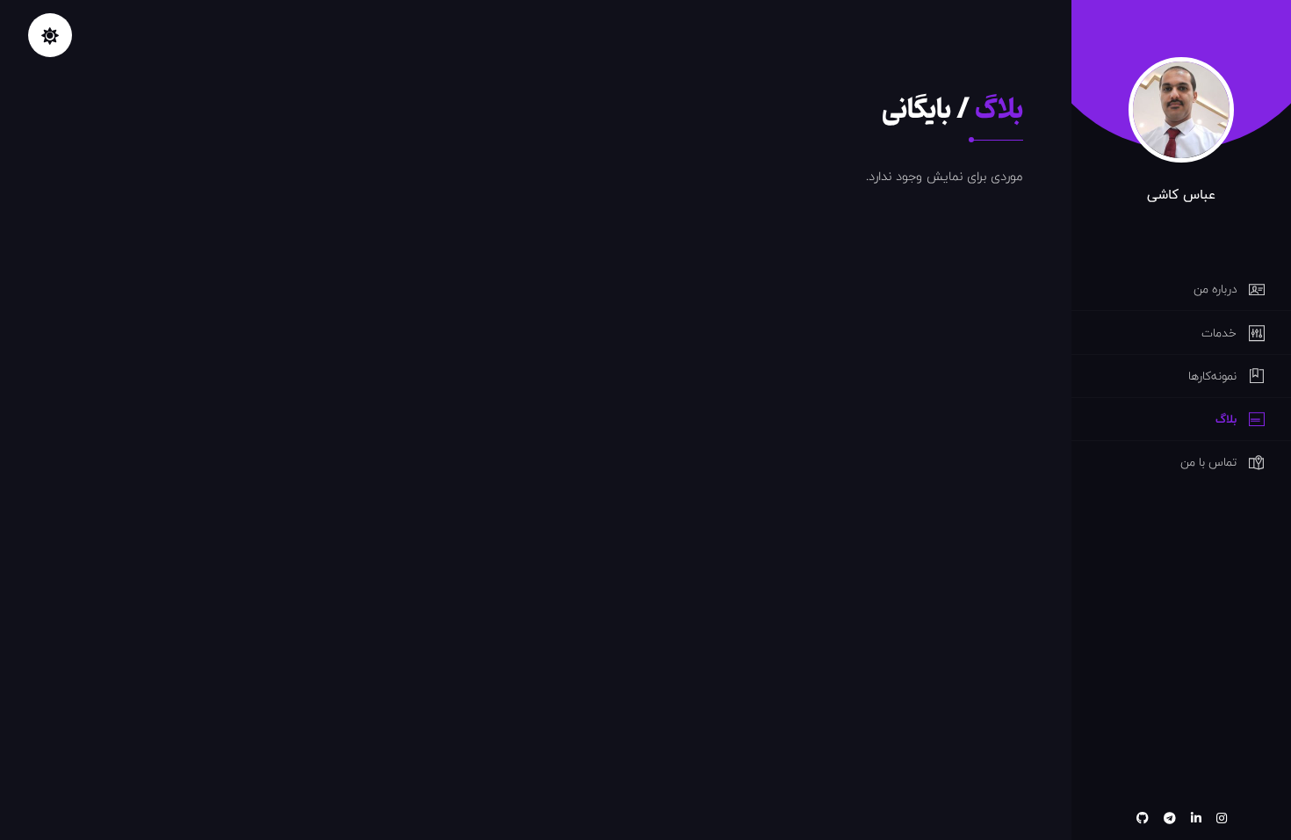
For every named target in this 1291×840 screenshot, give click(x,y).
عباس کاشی (1181, 194)
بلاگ (999, 109)
